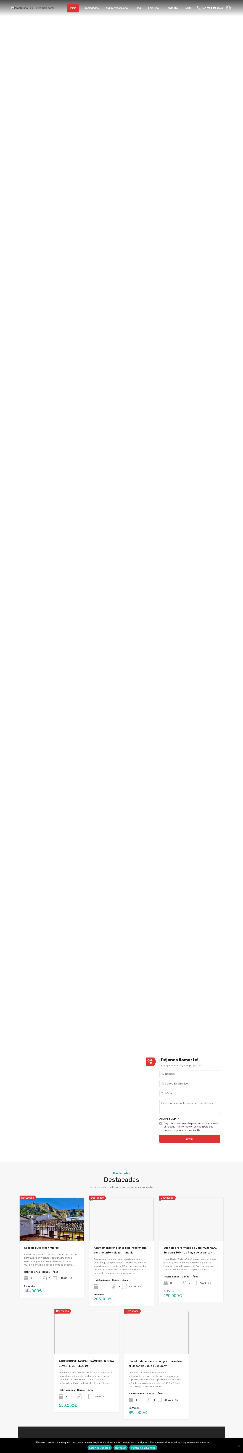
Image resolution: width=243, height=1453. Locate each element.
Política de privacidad (143, 1447)
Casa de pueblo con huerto (41, 1247)
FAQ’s (188, 8)
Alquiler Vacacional (117, 8)
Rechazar (120, 1447)
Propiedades (91, 8)
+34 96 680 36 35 (212, 8)
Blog (138, 8)
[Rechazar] (238, 1446)
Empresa (153, 8)
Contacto (172, 8)
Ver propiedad (51, 1231)
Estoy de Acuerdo (99, 1447)
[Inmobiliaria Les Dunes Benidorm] (32, 8)
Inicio (73, 8)
